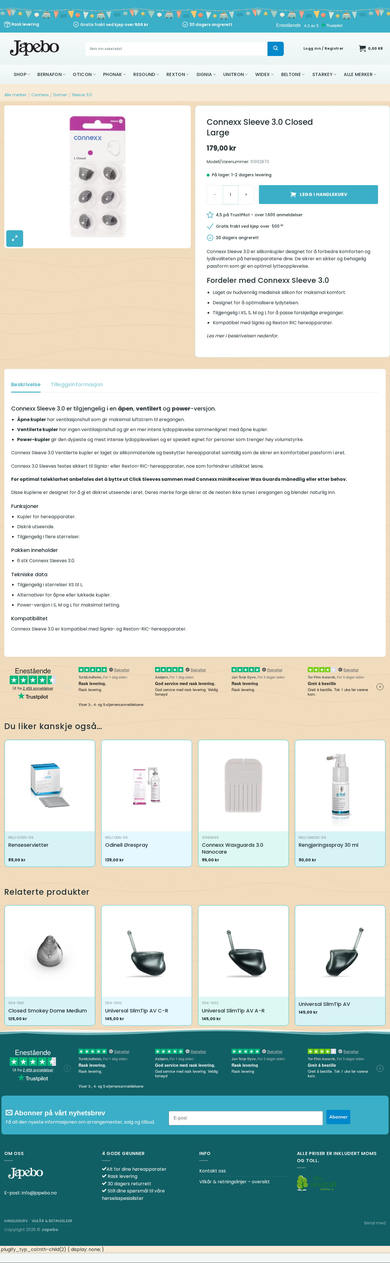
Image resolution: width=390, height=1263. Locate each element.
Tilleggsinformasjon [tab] (77, 384)
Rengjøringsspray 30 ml (328, 845)
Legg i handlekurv (323, 194)
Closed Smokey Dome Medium (47, 1010)
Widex (262, 74)
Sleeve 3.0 (82, 95)
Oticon (82, 74)
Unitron (233, 74)
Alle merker (358, 74)
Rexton (175, 74)
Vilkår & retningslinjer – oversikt (234, 1181)
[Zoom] (14, 238)
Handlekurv (16, 1220)
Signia (204, 74)
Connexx (40, 95)
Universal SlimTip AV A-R (233, 1010)
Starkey (322, 74)
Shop (20, 74)
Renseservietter (28, 845)
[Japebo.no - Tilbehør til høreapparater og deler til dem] (35, 48)
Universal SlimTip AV (324, 1004)
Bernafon (49, 74)
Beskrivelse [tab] (26, 384)
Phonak (112, 74)
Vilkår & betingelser (52, 1220)
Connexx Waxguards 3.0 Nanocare (232, 848)
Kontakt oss (212, 1171)
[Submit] (276, 49)
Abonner (338, 1117)
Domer (60, 95)
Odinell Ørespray (126, 845)
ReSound (144, 74)
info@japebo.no (39, 1193)
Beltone (291, 74)
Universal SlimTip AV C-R (136, 1010)
